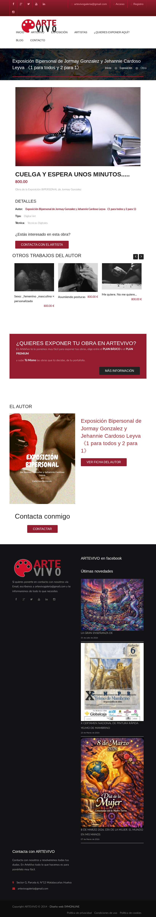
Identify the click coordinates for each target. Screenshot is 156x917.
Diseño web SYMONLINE (65, 906)
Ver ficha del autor (104, 462)
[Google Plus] (21, 4)
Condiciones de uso (105, 913)
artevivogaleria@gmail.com (90, 4)
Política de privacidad (79, 913)
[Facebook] (13, 4)
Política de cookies (130, 913)
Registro (138, 4)
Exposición (59, 32)
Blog (19, 40)
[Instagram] (13, 12)
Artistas (80, 32)
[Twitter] (28, 4)
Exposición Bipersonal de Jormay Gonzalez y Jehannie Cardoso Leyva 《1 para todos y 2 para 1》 (81, 209)
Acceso (120, 4)
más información (119, 370)
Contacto (37, 40)
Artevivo (37, 32)
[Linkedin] (44, 4)
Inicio (20, 32)
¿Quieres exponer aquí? (112, 32)
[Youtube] (36, 4)
